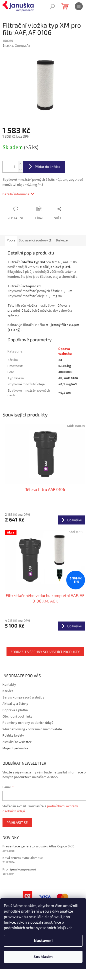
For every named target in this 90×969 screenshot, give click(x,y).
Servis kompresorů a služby (23, 697)
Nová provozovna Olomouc (22, 858)
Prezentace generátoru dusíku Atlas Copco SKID (38, 846)
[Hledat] (53, 6)
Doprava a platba (15, 710)
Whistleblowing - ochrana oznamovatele (32, 729)
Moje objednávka (15, 748)
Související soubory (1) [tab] (35, 240)
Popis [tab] (11, 240)
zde (69, 928)
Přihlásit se (17, 822)
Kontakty (9, 684)
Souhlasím (43, 956)
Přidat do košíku (47, 166)
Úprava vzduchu (65, 351)
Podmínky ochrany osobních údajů (27, 722)
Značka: (16, 45)
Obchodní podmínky (17, 716)
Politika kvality (13, 735)
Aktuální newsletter (17, 742)
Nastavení (43, 940)
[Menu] (79, 6)
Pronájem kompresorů (19, 869)
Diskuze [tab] (62, 240)
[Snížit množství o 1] (20, 169)
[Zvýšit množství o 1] (20, 164)
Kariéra (7, 691)
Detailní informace (16, 194)
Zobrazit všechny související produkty (45, 652)
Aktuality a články (15, 703)
